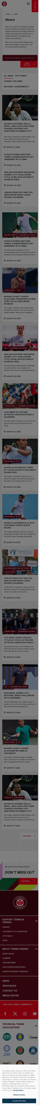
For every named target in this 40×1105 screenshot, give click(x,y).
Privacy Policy (18, 1090)
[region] (19, 1084)
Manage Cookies (19, 1095)
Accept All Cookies (19, 1101)
